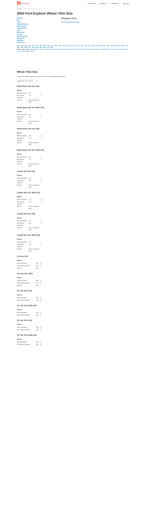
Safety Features (22, 28)
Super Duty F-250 (82, 49)
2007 (104, 45)
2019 (59, 45)
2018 (63, 45)
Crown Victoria (34, 49)
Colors (19, 30)
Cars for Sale (92, 3)
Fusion (126, 49)
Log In (127, 3)
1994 (40, 47)
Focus (109, 49)
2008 (100, 45)
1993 (44, 47)
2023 (45, 45)
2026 (33, 45)
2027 (30, 45)
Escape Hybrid (54, 49)
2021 (52, 45)
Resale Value (21, 42)
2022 (48, 45)
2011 (89, 45)
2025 (37, 45)
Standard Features (23, 24)
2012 (85, 45)
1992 (48, 47)
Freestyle (120, 49)
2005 (111, 45)
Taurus (33, 51)
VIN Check (114, 3)
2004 (115, 45)
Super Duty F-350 (93, 49)
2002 (122, 45)
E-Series (41, 49)
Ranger (28, 51)
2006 (108, 45)
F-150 (74, 49)
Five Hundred (103, 49)
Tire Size (19, 34)
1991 (51, 47)
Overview (20, 18)
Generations (21, 38)
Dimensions (21, 32)
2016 (71, 45)
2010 (93, 45)
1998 (25, 47)
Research (103, 3)
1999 (22, 47)
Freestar (114, 49)
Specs (19, 22)
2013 (82, 45)
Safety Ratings (21, 26)
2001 (126, 45)
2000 (18, 47)
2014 (78, 45)
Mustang (22, 51)
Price (18, 20)
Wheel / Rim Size (22, 36)
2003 (119, 45)
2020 (56, 45)
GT (18, 51)
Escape (47, 49)
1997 (29, 47)
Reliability (20, 40)
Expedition (63, 49)
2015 (74, 45)
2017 (67, 45)
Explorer (69, 49)
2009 (96, 45)
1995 (36, 47)
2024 (41, 45)
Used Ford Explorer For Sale (70, 22)
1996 (33, 47)
